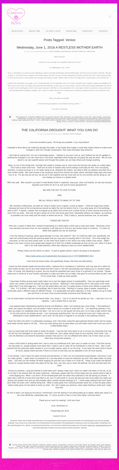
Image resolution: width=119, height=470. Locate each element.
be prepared (49, 117)
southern (62, 449)
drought (93, 445)
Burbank (35, 445)
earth (98, 445)
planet (52, 120)
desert (85, 445)
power (77, 448)
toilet (95, 449)
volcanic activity (79, 121)
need (47, 448)
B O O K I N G (71, 31)
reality (88, 448)
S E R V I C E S (17, 31)
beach (20, 445)
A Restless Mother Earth (36, 117)
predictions (74, 120)
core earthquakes (77, 117)
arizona (14, 445)
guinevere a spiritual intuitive (68, 118)
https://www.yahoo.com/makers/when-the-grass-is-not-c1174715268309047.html (59, 255)
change (48, 445)
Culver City (87, 117)
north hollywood (55, 448)
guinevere (55, 118)
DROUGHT (66, 134)
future (23, 446)
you (109, 449)
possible (71, 448)
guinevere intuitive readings (88, 118)
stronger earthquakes (103, 120)
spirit (67, 449)
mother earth (45, 120)
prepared (82, 120)
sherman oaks (47, 449)
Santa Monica (90, 120)
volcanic (70, 121)
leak (106, 446)
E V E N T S (103, 31)
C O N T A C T (88, 31)
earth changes (97, 117)
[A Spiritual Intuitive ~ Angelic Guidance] (16, 24)
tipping (59, 121)
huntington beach (92, 446)
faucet (19, 446)
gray (27, 446)
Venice (64, 121)
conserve (70, 445)
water (105, 449)
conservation (62, 445)
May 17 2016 (35, 120)
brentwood (67, 117)
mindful (26, 448)
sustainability (88, 449)
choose (54, 445)
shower (55, 449)
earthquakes (22, 118)
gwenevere (26, 120)
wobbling (96, 121)
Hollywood (81, 446)
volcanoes (89, 121)
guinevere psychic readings (60, 446)
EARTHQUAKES (66, 51)
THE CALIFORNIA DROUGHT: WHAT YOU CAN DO (59, 130)
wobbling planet (105, 121)
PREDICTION (91, 51)
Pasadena (64, 448)
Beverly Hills (58, 117)
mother (32, 448)
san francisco (95, 448)
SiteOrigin (62, 465)
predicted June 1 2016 (62, 120)
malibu (20, 448)
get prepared (46, 118)
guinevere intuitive (44, 446)
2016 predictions (21, 117)
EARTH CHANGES (54, 51)
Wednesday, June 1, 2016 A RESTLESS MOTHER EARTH (59, 47)
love (16, 448)
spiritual (72, 449)
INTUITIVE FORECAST (79, 51)
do (89, 445)
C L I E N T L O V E (53, 31)
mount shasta (39, 448)
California (42, 445)
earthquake (106, 117)
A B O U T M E (34, 31)
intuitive (101, 446)
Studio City (79, 449)
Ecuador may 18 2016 (34, 118)
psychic (82, 448)
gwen (20, 120)
